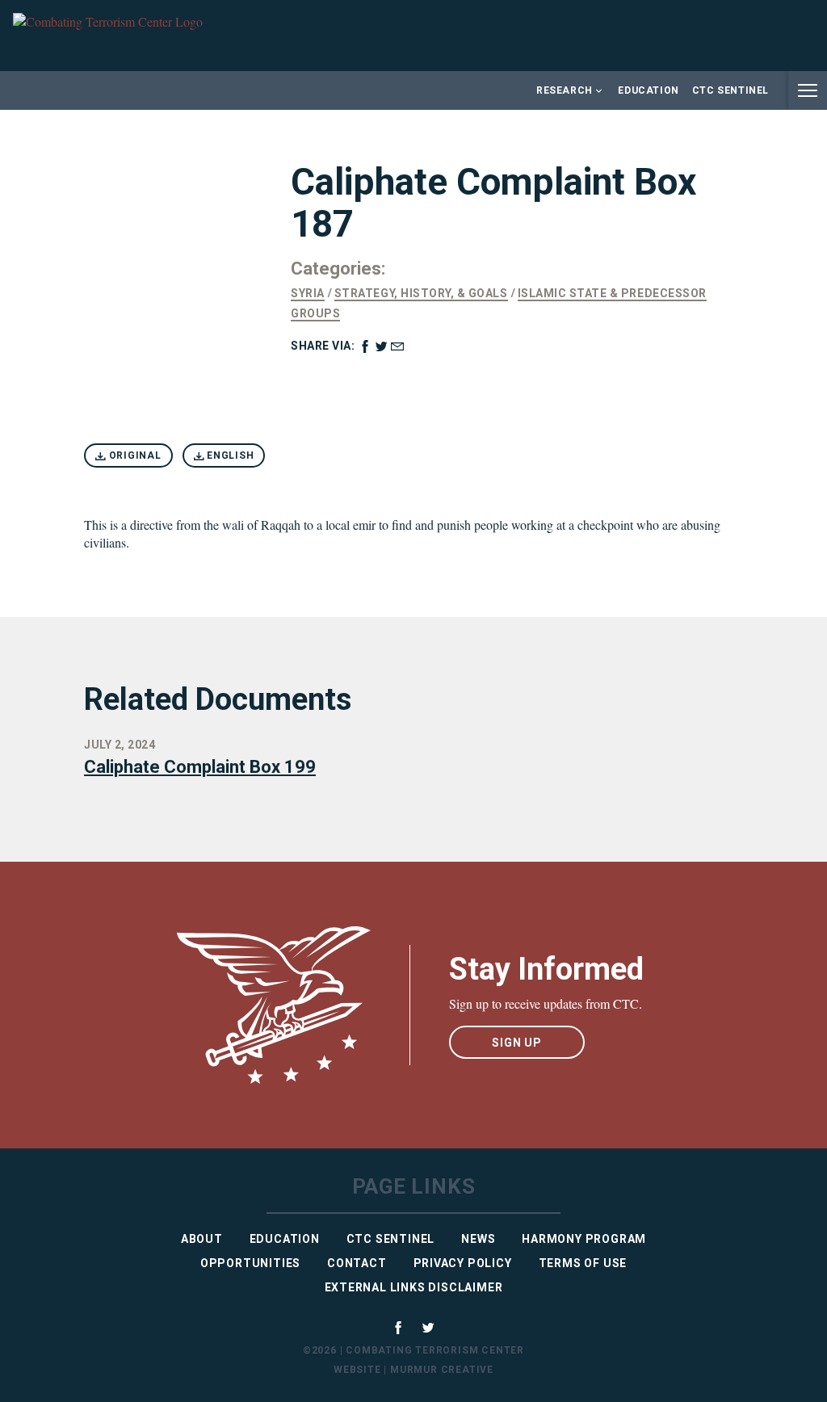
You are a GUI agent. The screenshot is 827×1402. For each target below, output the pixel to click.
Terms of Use (583, 1263)
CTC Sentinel (730, 90)
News (478, 1238)
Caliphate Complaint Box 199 (200, 767)
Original (134, 455)
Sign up (517, 1042)
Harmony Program (584, 1238)
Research (564, 90)
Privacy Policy (463, 1263)
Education (648, 90)
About (202, 1238)
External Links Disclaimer (414, 1287)
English (229, 455)
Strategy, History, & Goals (421, 293)
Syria (308, 293)
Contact (357, 1263)
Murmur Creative (441, 1369)
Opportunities (250, 1263)
